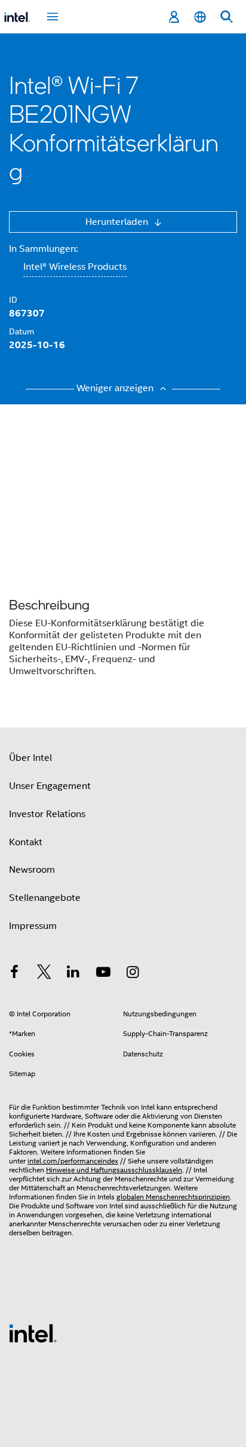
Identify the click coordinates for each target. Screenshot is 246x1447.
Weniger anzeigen (116, 388)
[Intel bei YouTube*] (103, 974)
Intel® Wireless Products (75, 267)
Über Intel (30, 758)
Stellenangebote (45, 898)
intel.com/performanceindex (72, 1160)
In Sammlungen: (43, 249)
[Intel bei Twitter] (44, 974)
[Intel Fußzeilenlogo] (33, 1333)
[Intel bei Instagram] (132, 974)
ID (13, 299)
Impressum (33, 926)
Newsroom (32, 870)
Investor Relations (47, 814)
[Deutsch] (200, 17)
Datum (21, 331)
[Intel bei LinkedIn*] (73, 974)
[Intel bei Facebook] (14, 974)
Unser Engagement (50, 786)
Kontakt (25, 842)
